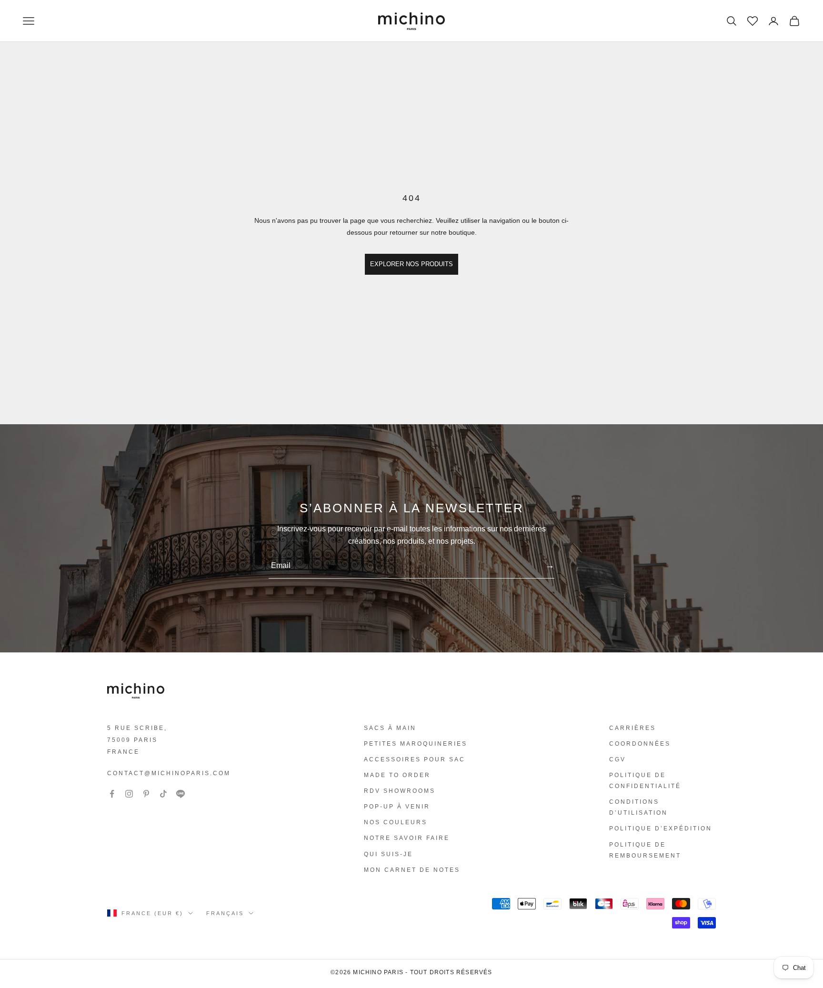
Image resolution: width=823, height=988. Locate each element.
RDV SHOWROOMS (399, 791)
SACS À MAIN (390, 728)
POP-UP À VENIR (397, 806)
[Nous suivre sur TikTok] (163, 793)
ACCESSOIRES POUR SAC (414, 759)
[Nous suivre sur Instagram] (129, 793)
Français (225, 913)
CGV (617, 759)
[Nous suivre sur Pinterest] (146, 793)
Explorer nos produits (411, 264)
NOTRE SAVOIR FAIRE (407, 838)
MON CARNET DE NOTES (412, 870)
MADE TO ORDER (397, 775)
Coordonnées (640, 743)
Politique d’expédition (660, 828)
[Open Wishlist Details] (751, 20)
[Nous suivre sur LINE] (180, 793)
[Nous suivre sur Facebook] (112, 793)
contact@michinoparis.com (169, 773)
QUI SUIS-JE (388, 854)
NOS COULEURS (395, 822)
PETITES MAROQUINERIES (415, 743)
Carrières (632, 728)
